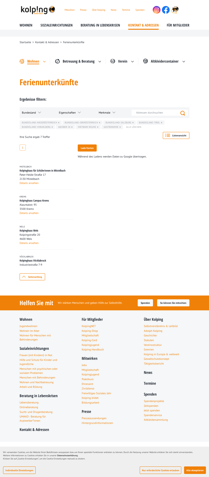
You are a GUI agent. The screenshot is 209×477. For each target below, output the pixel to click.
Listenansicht (179, 135)
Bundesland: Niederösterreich (39, 122)
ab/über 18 (64, 126)
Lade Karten (87, 148)
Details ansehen (29, 183)
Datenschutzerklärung (67, 455)
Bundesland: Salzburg (118, 122)
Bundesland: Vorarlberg (36, 126)
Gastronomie (111, 126)
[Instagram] (156, 10)
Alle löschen (133, 126)
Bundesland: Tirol (149, 122)
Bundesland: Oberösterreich (81, 122)
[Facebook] (166, 10)
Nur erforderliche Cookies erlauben (160, 470)
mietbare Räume (87, 126)
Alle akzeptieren (195, 470)
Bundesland (29, 112)
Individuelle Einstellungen (19, 470)
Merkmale (104, 112)
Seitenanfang (35, 276)
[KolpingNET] (175, 10)
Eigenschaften (67, 112)
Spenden (145, 302)
